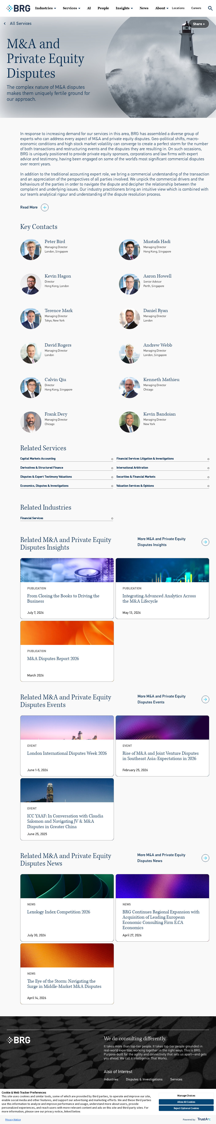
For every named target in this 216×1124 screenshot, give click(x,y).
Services (70, 8)
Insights (123, 8)
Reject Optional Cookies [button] (186, 1108)
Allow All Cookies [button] (186, 1101)
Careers (196, 8)
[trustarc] (204, 1119)
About (160, 8)
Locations (178, 8)
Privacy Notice (13, 1119)
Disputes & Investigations (144, 1079)
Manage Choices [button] (186, 1095)
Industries (44, 8)
